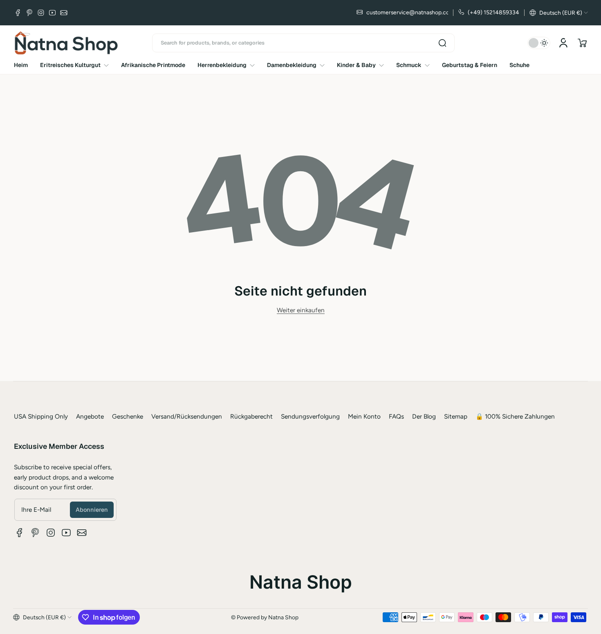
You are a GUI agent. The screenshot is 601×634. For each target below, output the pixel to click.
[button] (558, 12)
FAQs (396, 416)
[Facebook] (18, 13)
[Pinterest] (29, 13)
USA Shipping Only (41, 416)
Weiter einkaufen (301, 310)
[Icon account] (563, 43)
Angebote (90, 416)
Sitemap (455, 416)
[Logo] (66, 43)
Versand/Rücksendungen (186, 416)
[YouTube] (52, 13)
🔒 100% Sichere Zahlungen (515, 416)
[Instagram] (41, 13)
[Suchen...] (442, 42)
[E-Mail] (64, 13)
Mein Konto (364, 416)
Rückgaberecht (251, 416)
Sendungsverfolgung (310, 416)
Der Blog (424, 416)
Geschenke (127, 416)
